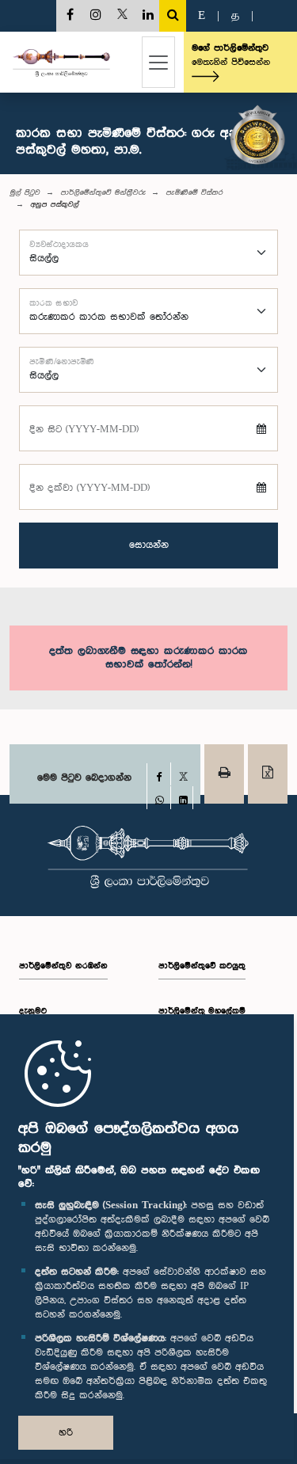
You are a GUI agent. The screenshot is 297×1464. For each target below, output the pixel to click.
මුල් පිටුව (25, 192)
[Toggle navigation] (158, 62)
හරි (66, 1433)
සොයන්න (149, 545)
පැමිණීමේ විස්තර (194, 192)
